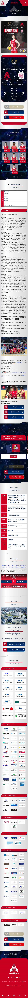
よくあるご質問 (4, 981)
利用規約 (24, 981)
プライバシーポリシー (18, 981)
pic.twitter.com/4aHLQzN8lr (18, 372)
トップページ (5, 953)
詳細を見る (13, 456)
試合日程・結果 (13, 953)
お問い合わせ (11, 981)
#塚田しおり (19, 362)
